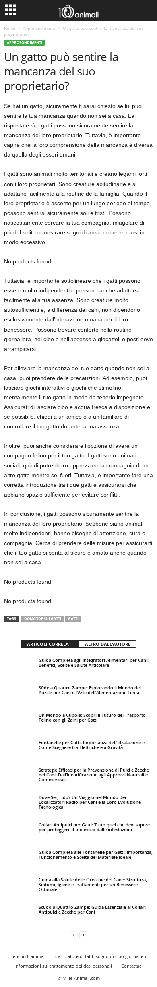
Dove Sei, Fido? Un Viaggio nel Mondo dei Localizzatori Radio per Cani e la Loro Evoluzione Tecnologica (90, 802)
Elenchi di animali (27, 956)
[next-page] (83, 935)
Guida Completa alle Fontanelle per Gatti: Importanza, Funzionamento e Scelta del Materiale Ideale (96, 854)
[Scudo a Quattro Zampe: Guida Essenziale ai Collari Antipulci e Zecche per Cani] (19, 914)
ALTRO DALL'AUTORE (107, 644)
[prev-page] (74, 935)
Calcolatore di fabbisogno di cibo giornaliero (101, 956)
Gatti (73, 618)
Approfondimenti (39, 28)
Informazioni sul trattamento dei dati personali (63, 966)
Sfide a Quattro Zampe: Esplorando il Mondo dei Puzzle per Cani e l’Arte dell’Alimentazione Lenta (90, 689)
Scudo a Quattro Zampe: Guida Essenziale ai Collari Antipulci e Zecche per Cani (92, 909)
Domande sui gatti (42, 618)
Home (9, 28)
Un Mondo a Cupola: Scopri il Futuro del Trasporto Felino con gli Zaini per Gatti (92, 717)
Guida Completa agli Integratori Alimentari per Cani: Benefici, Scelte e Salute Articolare (94, 662)
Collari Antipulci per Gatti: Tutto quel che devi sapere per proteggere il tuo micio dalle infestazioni (94, 827)
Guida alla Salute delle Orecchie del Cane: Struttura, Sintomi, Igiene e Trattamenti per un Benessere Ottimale (93, 884)
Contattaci (132, 966)
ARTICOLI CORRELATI (50, 644)
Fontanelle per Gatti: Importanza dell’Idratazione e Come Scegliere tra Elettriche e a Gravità (92, 744)
